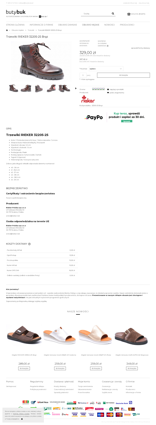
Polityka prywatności (38, 389)
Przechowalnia (84, 392)
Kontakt (129, 386)
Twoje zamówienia (85, 386)
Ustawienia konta (84, 389)
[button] (75, 88)
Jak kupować (11, 386)
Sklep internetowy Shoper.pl (140, 422)
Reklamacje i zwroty (110, 389)
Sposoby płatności (61, 392)
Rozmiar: (84, 69)
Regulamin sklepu (37, 386)
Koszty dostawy (60, 386)
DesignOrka (125, 422)
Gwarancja (106, 386)
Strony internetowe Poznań (111, 422)
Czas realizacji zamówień (64, 389)
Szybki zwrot (107, 392)
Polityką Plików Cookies (21, 414)
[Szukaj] (113, 13)
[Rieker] (88, 99)
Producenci (130, 389)
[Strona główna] (27, 13)
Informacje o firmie (133, 392)
